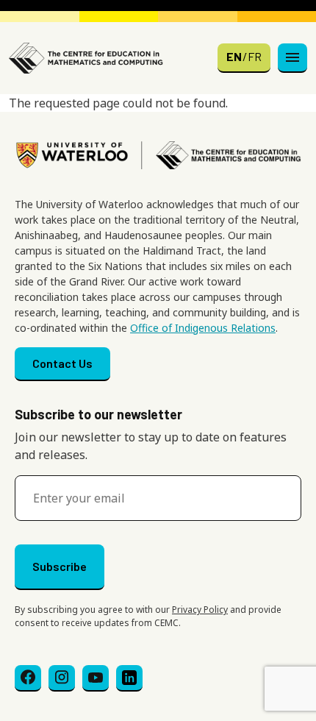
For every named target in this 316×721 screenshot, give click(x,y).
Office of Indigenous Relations (203, 328)
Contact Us (62, 363)
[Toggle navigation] (292, 58)
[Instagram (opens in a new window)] (62, 678)
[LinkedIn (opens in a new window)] (129, 678)
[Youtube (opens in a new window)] (95, 678)
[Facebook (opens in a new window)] (28, 678)
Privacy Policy (200, 609)
